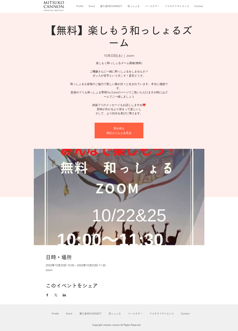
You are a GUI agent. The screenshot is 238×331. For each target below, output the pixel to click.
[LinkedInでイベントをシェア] (64, 295)
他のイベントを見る (119, 132)
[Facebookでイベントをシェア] (47, 295)
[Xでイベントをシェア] (55, 295)
